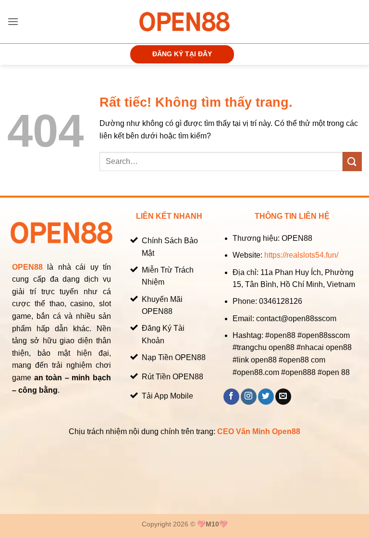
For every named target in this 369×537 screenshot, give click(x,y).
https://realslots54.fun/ (301, 255)
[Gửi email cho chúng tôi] (283, 396)
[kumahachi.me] (184, 21)
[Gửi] (352, 161)
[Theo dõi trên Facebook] (231, 396)
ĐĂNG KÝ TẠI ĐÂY (182, 54)
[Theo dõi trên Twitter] (266, 396)
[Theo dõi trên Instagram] (249, 396)
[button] (13, 21)
